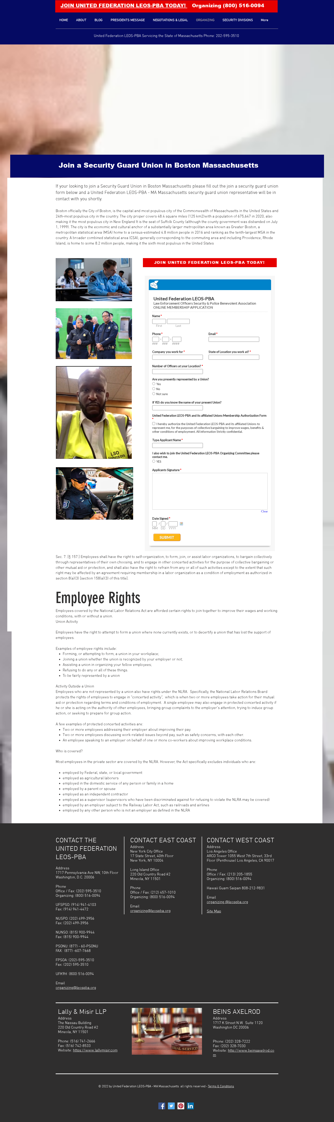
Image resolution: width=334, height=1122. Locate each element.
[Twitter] (171, 1105)
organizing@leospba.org (76, 988)
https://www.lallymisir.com (95, 1050)
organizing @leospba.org (227, 902)
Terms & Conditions (221, 1086)
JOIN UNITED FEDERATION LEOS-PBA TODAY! (123, 5)
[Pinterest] (180, 1105)
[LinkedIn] (190, 1105)
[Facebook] (161, 1105)
